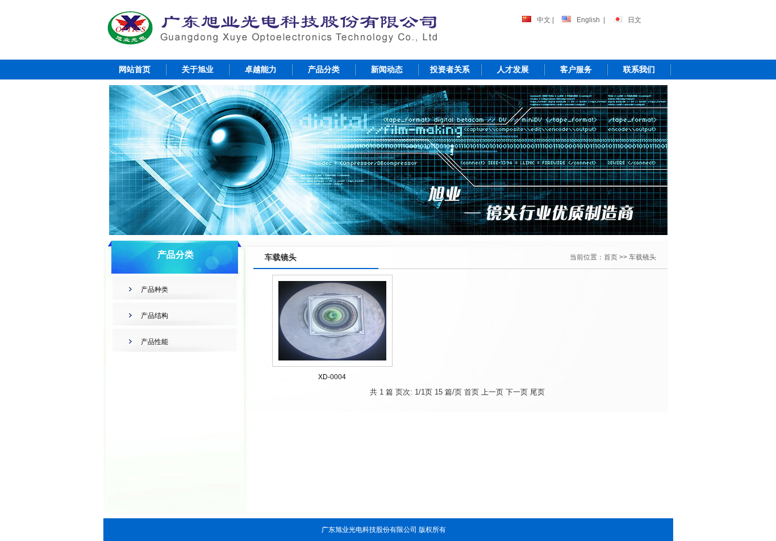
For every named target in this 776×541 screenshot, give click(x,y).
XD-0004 (332, 377)
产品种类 (154, 289)
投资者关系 (450, 69)
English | (591, 20)
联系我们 (639, 69)
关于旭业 (198, 69)
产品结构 (154, 316)
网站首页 (135, 69)
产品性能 (154, 342)
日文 (634, 20)
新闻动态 (387, 69)
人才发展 (513, 69)
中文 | (545, 20)
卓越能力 (261, 69)
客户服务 (576, 69)
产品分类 (324, 69)
